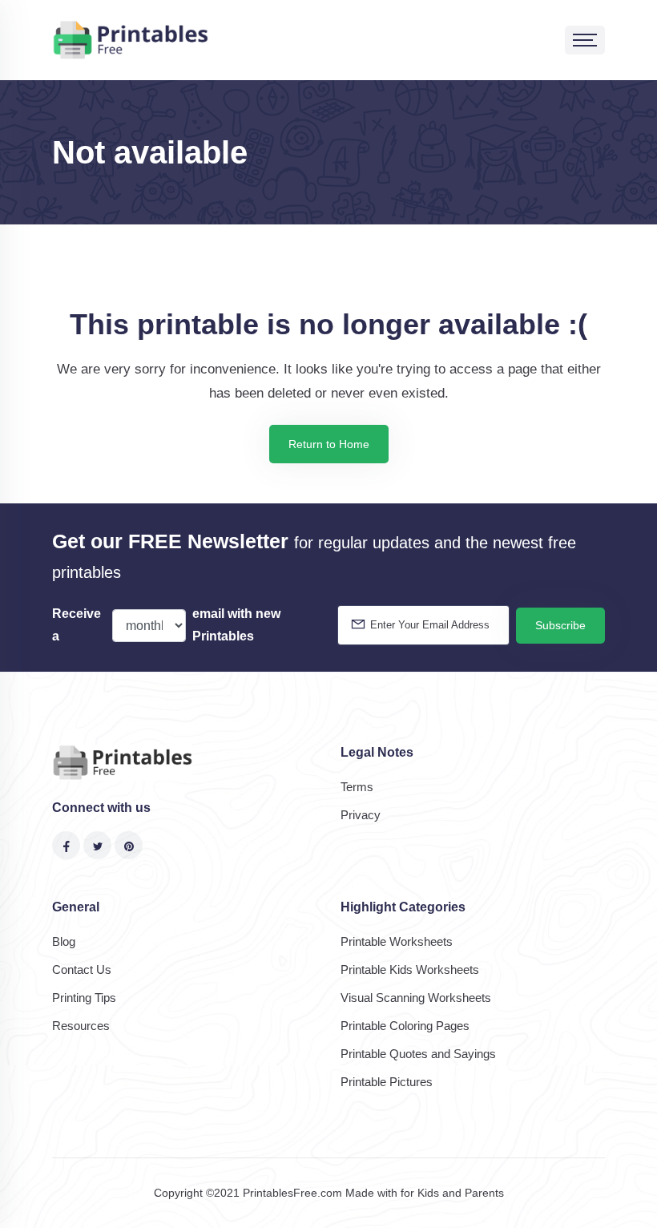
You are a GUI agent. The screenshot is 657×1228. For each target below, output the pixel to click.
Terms (357, 787)
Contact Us (81, 969)
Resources (81, 1025)
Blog (63, 941)
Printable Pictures (387, 1082)
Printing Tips (84, 997)
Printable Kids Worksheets (410, 969)
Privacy (361, 815)
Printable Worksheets (397, 941)
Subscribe (560, 625)
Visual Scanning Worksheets (416, 997)
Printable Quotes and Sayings (418, 1053)
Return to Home (328, 444)
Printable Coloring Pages (405, 1025)
